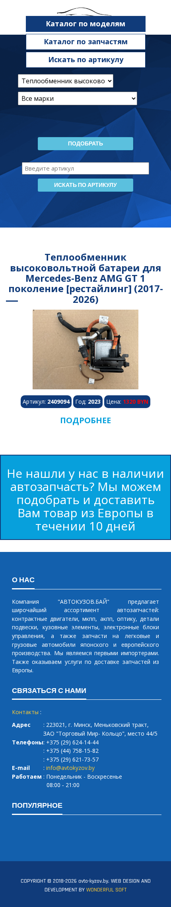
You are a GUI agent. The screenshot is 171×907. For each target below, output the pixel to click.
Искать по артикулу (85, 59)
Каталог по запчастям (86, 41)
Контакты (25, 712)
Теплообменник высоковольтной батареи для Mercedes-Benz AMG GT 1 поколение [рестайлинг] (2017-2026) (85, 278)
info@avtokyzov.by (70, 768)
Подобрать (85, 143)
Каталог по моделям (85, 23)
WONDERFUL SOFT (106, 889)
